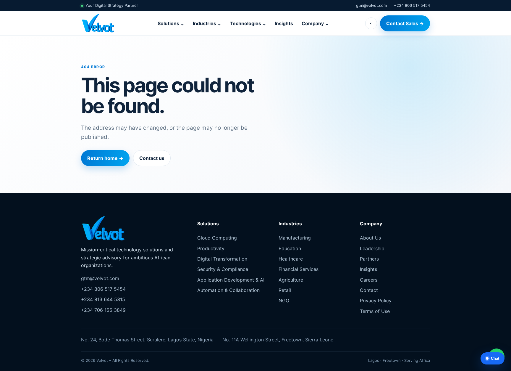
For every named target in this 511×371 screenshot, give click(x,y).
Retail (285, 290)
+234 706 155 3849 (103, 310)
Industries (207, 23)
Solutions (171, 23)
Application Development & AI (230, 280)
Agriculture (291, 280)
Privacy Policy (376, 300)
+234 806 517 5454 (412, 5)
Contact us (151, 158)
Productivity (210, 248)
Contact (369, 290)
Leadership (372, 248)
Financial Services (298, 269)
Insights (284, 23)
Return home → (105, 158)
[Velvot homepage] (101, 23)
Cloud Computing (217, 238)
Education (290, 248)
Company (315, 23)
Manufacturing (295, 238)
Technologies (248, 23)
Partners (369, 259)
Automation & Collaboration (228, 290)
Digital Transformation (222, 259)
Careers (368, 280)
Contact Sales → (405, 23)
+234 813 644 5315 (103, 299)
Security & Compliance (222, 269)
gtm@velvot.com (371, 5)
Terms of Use (375, 311)
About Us (370, 238)
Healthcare (291, 259)
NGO (284, 300)
